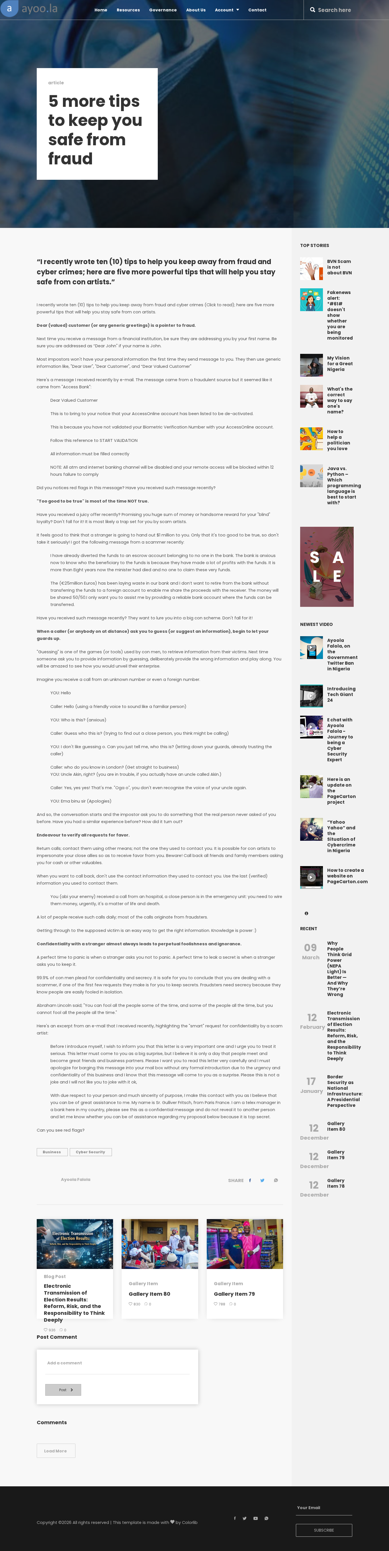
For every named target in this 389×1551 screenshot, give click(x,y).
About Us (196, 10)
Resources (128, 10)
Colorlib (190, 1522)
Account (224, 10)
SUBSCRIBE (324, 1530)
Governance (163, 10)
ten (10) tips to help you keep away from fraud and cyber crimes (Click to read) (151, 305)
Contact (257, 10)
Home (101, 10)
